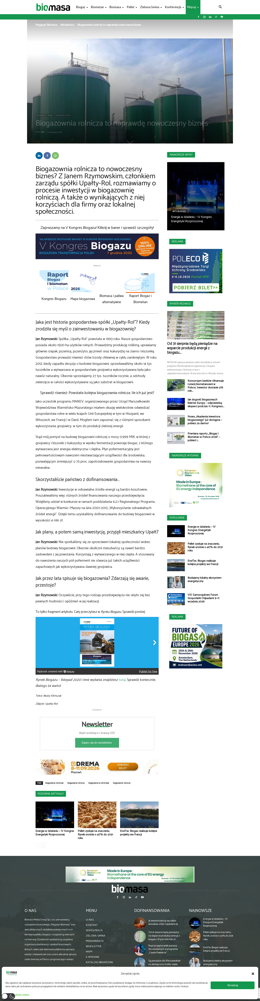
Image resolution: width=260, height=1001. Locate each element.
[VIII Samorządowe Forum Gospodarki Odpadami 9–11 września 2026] (176, 599)
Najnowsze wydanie (185, 455)
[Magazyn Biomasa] (130, 888)
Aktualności (67, 25)
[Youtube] (221, 16)
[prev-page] (38, 845)
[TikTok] (216, 16)
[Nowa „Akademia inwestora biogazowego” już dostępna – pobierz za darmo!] (176, 421)
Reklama (177, 241)
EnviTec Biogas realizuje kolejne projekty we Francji (138, 833)
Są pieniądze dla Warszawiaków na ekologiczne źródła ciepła (164, 962)
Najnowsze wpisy (181, 155)
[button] (253, 973)
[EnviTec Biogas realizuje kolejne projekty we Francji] (139, 815)
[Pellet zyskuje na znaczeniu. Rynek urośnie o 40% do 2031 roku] (97, 815)
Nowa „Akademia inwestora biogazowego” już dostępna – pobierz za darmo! (205, 420)
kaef (42, 132)
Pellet (130, 7)
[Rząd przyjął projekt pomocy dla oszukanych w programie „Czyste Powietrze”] (140, 950)
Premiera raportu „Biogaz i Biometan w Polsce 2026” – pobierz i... (204, 437)
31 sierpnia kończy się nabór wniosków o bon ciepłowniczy (163, 922)
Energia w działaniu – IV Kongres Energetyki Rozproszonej (55, 833)
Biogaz (80, 7)
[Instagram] (204, 16)
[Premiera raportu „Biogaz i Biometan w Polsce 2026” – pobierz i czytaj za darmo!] (176, 438)
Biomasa (115, 7)
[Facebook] (198, 16)
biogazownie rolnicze (122, 783)
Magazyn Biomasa (46, 25)
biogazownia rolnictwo (54, 783)
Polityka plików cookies (18, 995)
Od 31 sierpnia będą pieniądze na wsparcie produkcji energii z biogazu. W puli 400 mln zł (164, 935)
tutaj (122, 680)
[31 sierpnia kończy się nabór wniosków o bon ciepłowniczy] (140, 923)
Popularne (177, 518)
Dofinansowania (152, 910)
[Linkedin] (210, 16)
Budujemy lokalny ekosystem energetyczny (204, 579)
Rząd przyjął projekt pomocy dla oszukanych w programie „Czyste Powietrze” (163, 949)
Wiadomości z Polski (63, 115)
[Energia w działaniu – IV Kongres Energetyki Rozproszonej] (55, 815)
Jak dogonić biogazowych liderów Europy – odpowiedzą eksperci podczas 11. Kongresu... (206, 403)
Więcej (191, 7)
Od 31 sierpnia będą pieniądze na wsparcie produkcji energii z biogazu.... (192, 348)
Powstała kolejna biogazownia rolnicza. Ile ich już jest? (111, 393)
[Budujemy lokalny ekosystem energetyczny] (176, 582)
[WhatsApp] (55, 155)
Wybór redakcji (180, 304)
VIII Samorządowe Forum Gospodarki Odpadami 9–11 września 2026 (203, 598)
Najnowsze (200, 910)
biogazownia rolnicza (76, 783)
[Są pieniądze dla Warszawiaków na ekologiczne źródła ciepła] (140, 963)
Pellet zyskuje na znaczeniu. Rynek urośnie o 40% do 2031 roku (95, 834)
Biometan (97, 7)
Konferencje (173, 7)
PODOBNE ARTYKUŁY (51, 794)
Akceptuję (232, 985)
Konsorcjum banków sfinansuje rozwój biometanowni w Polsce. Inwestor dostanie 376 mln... (206, 385)
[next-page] (43, 845)
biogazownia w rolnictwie (98, 783)
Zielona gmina (149, 7)
